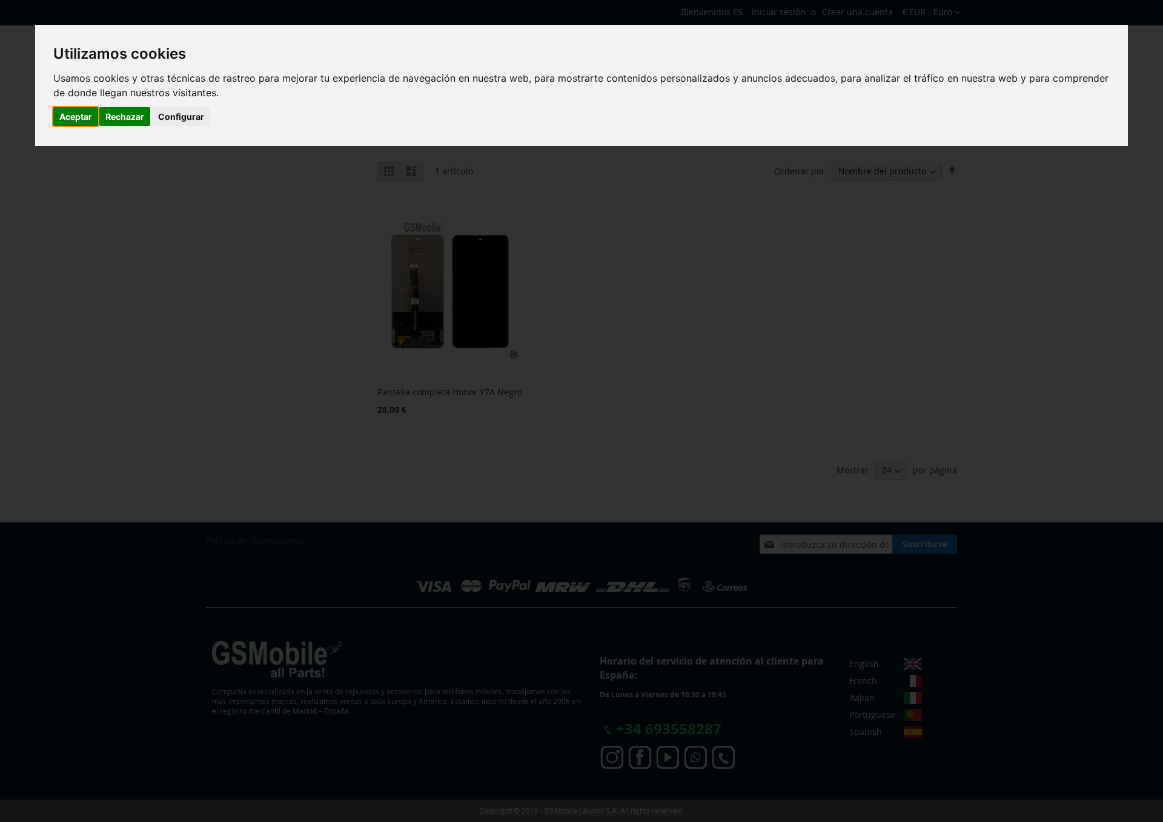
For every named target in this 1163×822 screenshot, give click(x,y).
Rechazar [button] (124, 116)
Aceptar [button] (75, 116)
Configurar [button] (181, 116)
